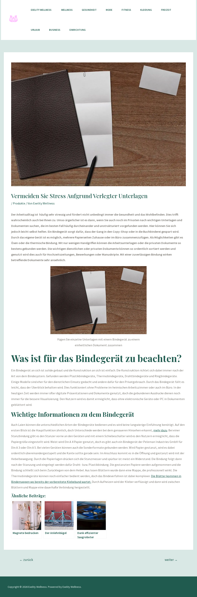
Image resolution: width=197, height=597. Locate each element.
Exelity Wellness (41, 10)
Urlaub (35, 30)
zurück (26, 560)
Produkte (19, 203)
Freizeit (166, 10)
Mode (109, 10)
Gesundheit (89, 10)
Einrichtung (77, 30)
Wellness (67, 10)
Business (54, 30)
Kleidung (146, 10)
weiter (171, 560)
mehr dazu (160, 430)
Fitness (126, 10)
